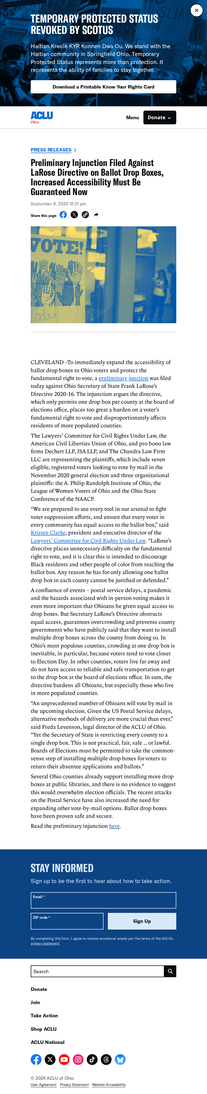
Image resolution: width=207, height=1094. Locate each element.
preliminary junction (124, 377)
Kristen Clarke (48, 532)
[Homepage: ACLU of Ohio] (49, 117)
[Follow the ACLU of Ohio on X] (50, 1060)
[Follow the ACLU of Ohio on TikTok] (92, 1060)
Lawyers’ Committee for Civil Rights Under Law (88, 540)
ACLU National (47, 1042)
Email (38, 896)
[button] (85, 215)
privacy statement (45, 943)
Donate (39, 989)
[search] (170, 971)
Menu (132, 117)
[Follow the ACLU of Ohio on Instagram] (78, 1060)
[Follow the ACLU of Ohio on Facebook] (36, 1060)
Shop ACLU (44, 1029)
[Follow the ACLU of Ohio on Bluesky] (120, 1060)
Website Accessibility (109, 1084)
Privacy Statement (74, 1084)
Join (35, 1002)
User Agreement (44, 1084)
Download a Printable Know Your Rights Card (104, 87)
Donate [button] (156, 117)
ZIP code (41, 917)
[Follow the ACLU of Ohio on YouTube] (64, 1060)
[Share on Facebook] (63, 217)
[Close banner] (196, 10)
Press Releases (51, 150)
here (114, 825)
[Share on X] (74, 217)
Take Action (44, 1015)
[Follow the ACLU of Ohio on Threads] (106, 1060)
